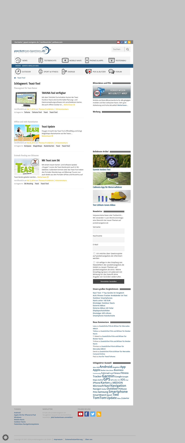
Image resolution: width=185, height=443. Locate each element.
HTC (119, 380)
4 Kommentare (61, 180)
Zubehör (125, 398)
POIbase (122, 388)
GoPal (100, 380)
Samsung (103, 391)
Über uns (88, 439)
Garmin (108, 376)
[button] (5, 437)
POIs (95, 391)
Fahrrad (105, 373)
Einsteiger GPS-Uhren (102, 313)
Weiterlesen (68, 105)
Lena (95, 326)
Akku (94, 367)
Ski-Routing (28, 183)
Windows (17, 417)
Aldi (98, 367)
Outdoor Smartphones (102, 298)
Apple (96, 370)
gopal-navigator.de (31, 42)
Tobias (95, 331)
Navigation (118, 385)
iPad (126, 380)
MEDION (118, 382)
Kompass (27, 146)
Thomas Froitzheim (46, 109)
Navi (107, 385)
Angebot (116, 367)
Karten (105, 382)
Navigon (97, 388)
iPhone (96, 382)
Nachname (97, 236)
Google (118, 376)
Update (112, 398)
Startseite (18, 42)
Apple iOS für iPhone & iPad (25, 415)
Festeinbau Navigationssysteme (26, 424)
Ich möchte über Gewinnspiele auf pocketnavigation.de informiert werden (107, 255)
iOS (123, 379)
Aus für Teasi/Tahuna (107, 356)
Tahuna (27, 112)
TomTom (99, 398)
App (123, 367)
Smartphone (118, 391)
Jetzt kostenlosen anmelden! (62, 417)
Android (106, 366)
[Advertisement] (74, 20)
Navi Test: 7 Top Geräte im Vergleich (108, 293)
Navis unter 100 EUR (101, 300)
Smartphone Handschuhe (104, 315)
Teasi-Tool (21, 78)
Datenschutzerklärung (74, 439)
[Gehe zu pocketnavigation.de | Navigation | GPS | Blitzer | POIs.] (15, 78)
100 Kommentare (61, 109)
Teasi (46, 112)
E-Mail (95, 244)
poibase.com (57, 42)
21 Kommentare (61, 143)
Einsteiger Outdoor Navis (104, 303)
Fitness (116, 373)
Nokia (104, 389)
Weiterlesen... (122, 105)
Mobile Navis (19, 419)
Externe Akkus (99, 305)
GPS (106, 379)
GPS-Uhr (114, 380)
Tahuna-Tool (37, 112)
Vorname (96, 227)
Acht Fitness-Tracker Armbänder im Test (110, 295)
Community (97, 373)
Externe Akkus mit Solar (103, 308)
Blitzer (111, 370)
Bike (107, 370)
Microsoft (98, 385)
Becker (103, 370)
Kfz (111, 383)
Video (119, 398)
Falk (111, 373)
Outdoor (112, 388)
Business (118, 370)
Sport (109, 394)
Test (116, 394)
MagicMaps (37, 146)
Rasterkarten (49, 146)
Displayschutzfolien (101, 310)
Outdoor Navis (20, 422)
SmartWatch (99, 394)
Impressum (58, 439)
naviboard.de (45, 42)
